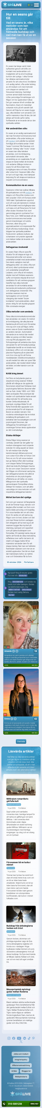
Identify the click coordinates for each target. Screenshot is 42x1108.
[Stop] (17, 651)
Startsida (21, 741)
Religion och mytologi (14, 804)
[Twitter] (21, 1041)
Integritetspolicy (21, 1060)
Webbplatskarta (21, 1077)
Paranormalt (10, 868)
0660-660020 (28, 1086)
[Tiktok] (29, 1038)
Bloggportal (26, 1071)
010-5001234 (18, 582)
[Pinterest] (33, 1038)
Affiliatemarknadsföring (21, 1065)
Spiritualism (11, 931)
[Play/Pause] (13, 651)
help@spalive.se (21, 1089)
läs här (11, 595)
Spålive (11, 1083)
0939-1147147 (14, 590)
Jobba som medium (21, 1054)
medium (12, 141)
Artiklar (14, 1071)
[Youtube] (19, 1038)
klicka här (23, 576)
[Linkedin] (24, 1038)
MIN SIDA (35, 665)
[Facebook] (13, 1038)
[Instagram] (8, 1038)
